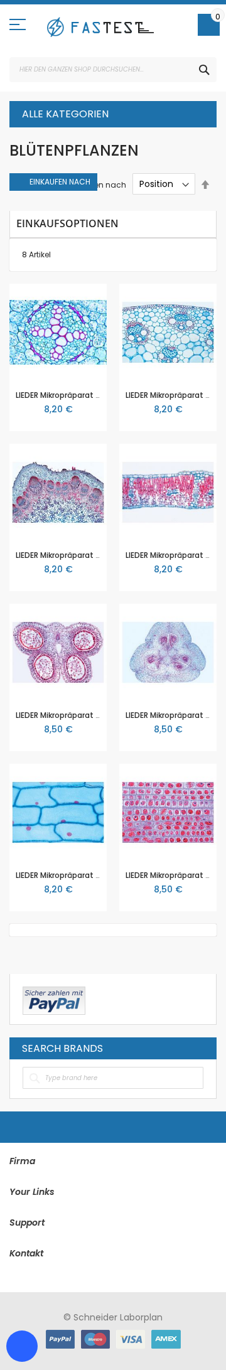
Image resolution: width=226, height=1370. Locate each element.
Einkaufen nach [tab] (60, 181)
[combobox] (113, 69)
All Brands (200, 1048)
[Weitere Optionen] (54, 999)
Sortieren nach (98, 184)
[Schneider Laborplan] (100, 27)
